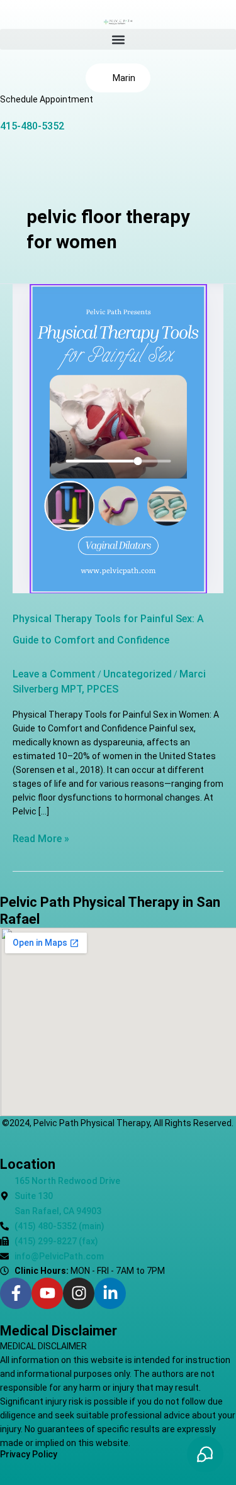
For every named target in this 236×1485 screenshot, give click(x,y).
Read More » (41, 838)
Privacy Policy (28, 1454)
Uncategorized (137, 674)
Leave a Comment (54, 674)
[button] (118, 39)
